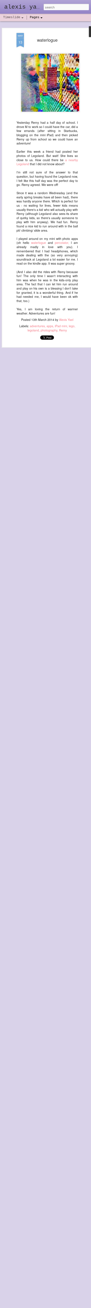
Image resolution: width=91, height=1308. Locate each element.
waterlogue (47, 40)
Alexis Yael (66, 319)
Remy (63, 330)
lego (71, 326)
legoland (33, 330)
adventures (37, 326)
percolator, (62, 242)
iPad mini (61, 326)
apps (50, 326)
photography (49, 330)
